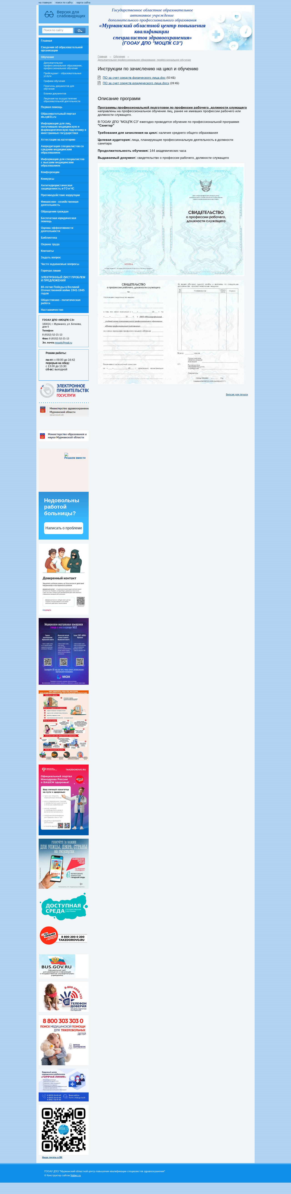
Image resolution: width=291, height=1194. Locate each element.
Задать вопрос (51, 257)
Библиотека (49, 237)
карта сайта (83, 2)
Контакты (47, 250)
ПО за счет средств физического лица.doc (134, 77)
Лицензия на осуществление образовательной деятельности (62, 100)
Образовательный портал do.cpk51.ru (58, 115)
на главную (45, 2)
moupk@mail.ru (63, 342)
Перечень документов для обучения (59, 87)
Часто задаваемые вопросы (60, 264)
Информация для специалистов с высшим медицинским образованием (62, 162)
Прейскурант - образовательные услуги (62, 74)
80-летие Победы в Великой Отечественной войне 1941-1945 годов (63, 290)
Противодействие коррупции (60, 195)
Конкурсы (47, 178)
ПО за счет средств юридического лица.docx (136, 83)
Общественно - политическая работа (60, 301)
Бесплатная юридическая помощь (58, 220)
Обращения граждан (54, 211)
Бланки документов (55, 93)
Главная (46, 40)
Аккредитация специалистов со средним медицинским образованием (62, 149)
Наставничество (52, 309)
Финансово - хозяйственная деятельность (59, 203)
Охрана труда (50, 244)
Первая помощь (51, 107)
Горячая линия (51, 270)
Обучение (47, 57)
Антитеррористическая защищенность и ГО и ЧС (57, 187)
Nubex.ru (75, 1175)
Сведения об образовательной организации (62, 49)
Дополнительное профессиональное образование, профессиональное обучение (63, 65)
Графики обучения (54, 81)
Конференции (50, 172)
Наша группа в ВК (52, 1157)
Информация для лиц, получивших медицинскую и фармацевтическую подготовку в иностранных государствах (63, 128)
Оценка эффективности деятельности (57, 229)
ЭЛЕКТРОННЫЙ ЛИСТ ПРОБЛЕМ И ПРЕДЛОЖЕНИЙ (63, 279)
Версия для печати (237, 394)
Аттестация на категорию (58, 139)
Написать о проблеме (63, 528)
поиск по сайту (64, 2)
